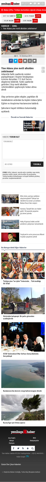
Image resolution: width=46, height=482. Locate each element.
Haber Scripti (20, 457)
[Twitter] (16, 61)
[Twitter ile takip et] (18, 448)
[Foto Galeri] (35, 4)
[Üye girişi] (27, 448)
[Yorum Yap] (34, 61)
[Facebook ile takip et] (13, 448)
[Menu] (23, 4)
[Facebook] (11, 61)
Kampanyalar (34, 441)
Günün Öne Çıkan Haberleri (11, 464)
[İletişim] (39, 4)
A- (43, 71)
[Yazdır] (30, 61)
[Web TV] (31, 4)
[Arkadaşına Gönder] (25, 61)
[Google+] (20, 61)
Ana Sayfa (11, 438)
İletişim (11, 443)
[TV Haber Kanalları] (27, 4)
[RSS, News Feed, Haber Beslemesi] (23, 448)
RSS (34, 438)
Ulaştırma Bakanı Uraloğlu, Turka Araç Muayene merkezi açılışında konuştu (20, 472)
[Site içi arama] (43, 4)
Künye (11, 441)
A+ (43, 68)
